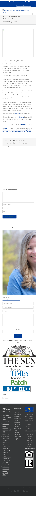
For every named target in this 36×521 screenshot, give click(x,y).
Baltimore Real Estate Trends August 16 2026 (6, 440)
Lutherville (17, 422)
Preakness (14, 131)
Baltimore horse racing (21, 130)
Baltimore (21, 117)
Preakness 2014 (21, 131)
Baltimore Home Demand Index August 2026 (7, 428)
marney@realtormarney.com (24, 6)
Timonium (17, 424)
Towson (16, 412)
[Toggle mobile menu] (32, 14)
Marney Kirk (6, 128)
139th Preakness (6, 130)
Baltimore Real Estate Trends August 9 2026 (6, 471)
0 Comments (28, 131)
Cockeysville (17, 414)
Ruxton (16, 420)
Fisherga (23, 124)
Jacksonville (17, 418)
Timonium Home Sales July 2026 (6, 461)
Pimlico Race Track (7, 131)
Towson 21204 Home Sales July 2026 (6, 451)
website (17, 114)
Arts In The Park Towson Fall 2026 (7, 418)
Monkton (17, 416)
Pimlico (29, 130)
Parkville (16, 433)
